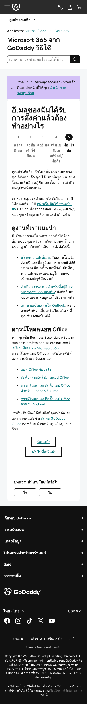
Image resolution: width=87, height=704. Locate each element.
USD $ (73, 611)
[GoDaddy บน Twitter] (40, 623)
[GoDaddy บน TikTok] (29, 623)
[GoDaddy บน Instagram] (18, 623)
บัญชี (7, 564)
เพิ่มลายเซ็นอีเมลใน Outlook (43, 305)
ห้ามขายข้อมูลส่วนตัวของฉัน (43, 647)
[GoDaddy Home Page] (22, 592)
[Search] (75, 59)
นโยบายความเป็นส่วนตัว (46, 638)
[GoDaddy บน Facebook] (7, 623)
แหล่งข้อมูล (13, 541)
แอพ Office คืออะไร (36, 369)
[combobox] (38, 59)
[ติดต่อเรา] (60, 7)
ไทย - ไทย (11, 611)
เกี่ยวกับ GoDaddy (17, 518)
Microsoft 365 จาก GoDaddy (47, 30)
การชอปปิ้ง (12, 576)
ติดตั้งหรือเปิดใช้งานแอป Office (45, 377)
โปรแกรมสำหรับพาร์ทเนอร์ (25, 552)
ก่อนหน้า (43, 442)
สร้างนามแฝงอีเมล (35, 257)
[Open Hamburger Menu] (5, 7)
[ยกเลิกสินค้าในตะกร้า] (79, 7)
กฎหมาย (18, 638)
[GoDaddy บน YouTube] (51, 623)
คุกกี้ (71, 638)
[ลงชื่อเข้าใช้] (70, 7)
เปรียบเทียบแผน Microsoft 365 (35, 348)
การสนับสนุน (14, 529)
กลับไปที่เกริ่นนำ (43, 451)
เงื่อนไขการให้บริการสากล (66, 690)
